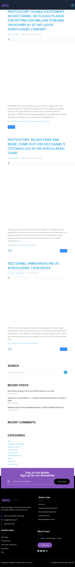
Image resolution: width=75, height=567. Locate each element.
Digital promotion (14, 447)
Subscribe (62, 481)
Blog (9, 441)
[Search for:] (35, 372)
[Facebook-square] (41, 551)
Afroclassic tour (24, 121)
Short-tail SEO (13, 464)
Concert (39, 121)
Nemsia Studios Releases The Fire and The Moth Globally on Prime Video (31, 391)
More (11, 127)
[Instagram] (46, 551)
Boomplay (33, 121)
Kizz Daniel (45, 121)
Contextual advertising (16, 444)
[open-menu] (72, 5)
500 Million (14, 121)
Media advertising (14, 455)
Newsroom (25, 34)
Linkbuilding (12, 450)
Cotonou (25, 245)
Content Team (14, 34)
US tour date (33, 343)
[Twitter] (43, 551)
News (10, 458)
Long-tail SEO (12, 453)
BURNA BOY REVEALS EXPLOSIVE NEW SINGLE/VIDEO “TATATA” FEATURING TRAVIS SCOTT (36, 407)
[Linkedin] (38, 551)
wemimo (12, 273)
